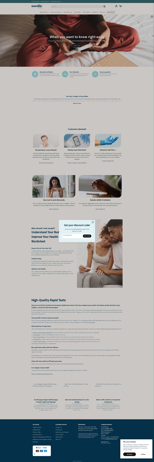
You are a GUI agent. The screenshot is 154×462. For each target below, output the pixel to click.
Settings (143, 454)
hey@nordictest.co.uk (111, 438)
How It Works (59, 434)
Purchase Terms (37, 434)
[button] (92, 222)
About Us (58, 439)
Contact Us (59, 427)
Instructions (59, 429)
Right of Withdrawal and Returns (42, 437)
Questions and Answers (62, 432)
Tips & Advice (59, 437)
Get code (87, 236)
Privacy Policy (37, 432)
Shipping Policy (37, 427)
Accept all (129, 454)
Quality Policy (36, 429)
